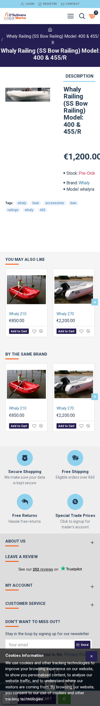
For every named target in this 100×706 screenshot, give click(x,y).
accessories (54, 203)
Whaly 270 (65, 314)
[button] (5, 302)
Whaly (84, 182)
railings (12, 210)
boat (36, 203)
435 (42, 210)
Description (79, 76)
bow (73, 203)
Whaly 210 (17, 314)
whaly (22, 203)
